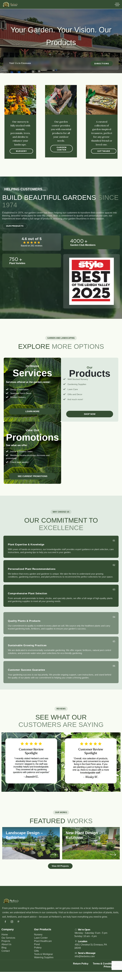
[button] (5, 762)
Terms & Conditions (104, 963)
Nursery (21, 151)
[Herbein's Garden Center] (10, 4)
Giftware (103, 151)
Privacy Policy (112, 966)
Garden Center (62, 148)
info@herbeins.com (85, 956)
